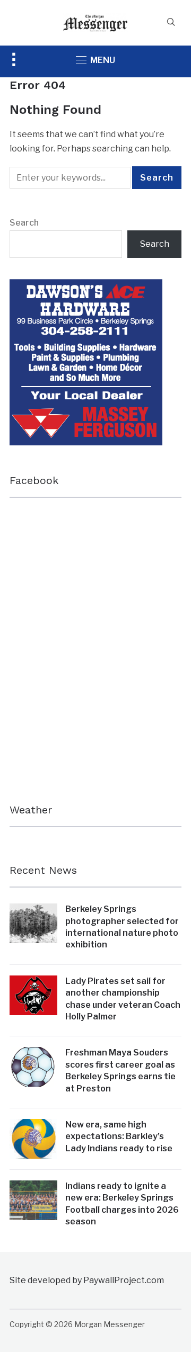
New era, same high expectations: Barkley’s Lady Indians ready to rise (118, 1136)
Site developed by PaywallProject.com (87, 1280)
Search (24, 223)
